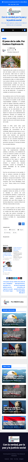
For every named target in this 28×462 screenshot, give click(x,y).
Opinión (4, 38)
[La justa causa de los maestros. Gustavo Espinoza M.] (18, 254)
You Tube (16, 458)
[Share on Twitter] (23, 224)
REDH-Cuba (12, 48)
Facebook (7, 458)
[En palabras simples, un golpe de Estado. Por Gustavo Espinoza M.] (7, 249)
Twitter (11, 458)
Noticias (5, 421)
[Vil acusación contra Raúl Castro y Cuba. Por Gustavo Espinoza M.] (7, 264)
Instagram (21, 458)
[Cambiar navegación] (13, 30)
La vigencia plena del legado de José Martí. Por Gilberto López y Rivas (13, 351)
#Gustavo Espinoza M (13, 52)
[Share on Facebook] (19, 224)
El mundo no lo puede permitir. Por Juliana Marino (12, 336)
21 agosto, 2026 (9, 380)
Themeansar (14, 455)
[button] (22, 30)
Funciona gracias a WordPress (10, 453)
